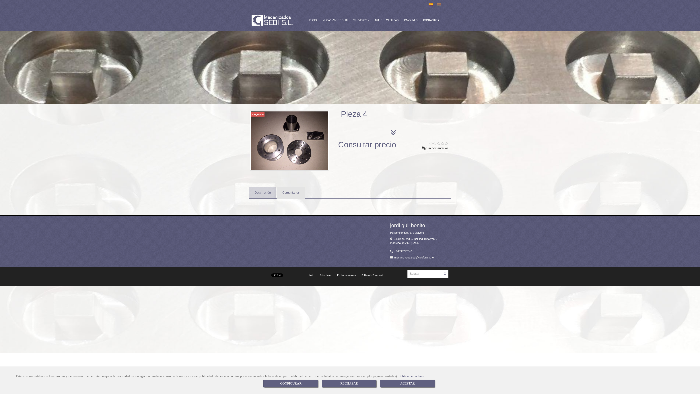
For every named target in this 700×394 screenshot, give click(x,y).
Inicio (311, 275)
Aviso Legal (326, 275)
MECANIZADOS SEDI (335, 20)
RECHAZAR (349, 383)
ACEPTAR (407, 383)
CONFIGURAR (291, 383)
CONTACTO (430, 20)
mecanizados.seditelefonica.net (414, 257)
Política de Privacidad (372, 275)
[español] (432, 4)
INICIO (313, 20)
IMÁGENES (410, 20)
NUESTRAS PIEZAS (386, 20)
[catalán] (440, 4)
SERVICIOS (360, 20)
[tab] (262, 193)
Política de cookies (411, 376)
